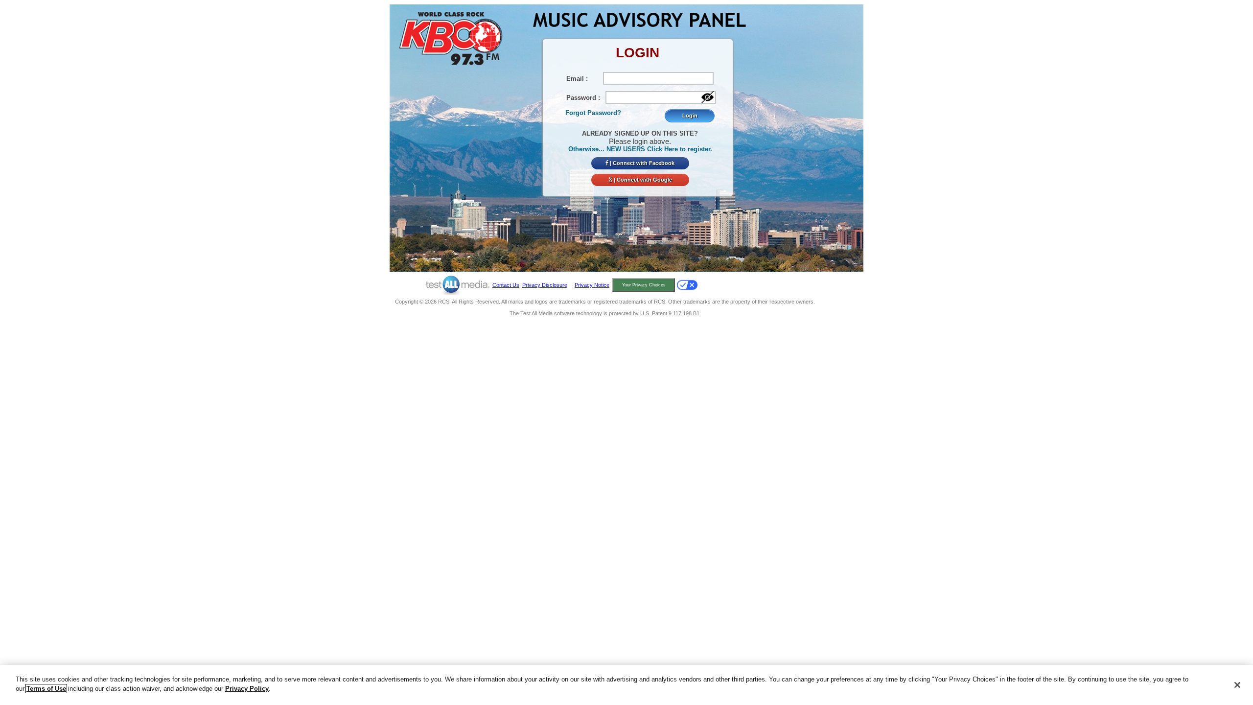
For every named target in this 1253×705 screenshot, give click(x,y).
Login (689, 115)
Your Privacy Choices (644, 284)
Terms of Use (46, 688)
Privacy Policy (247, 688)
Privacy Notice (592, 285)
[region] (626, 685)
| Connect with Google (642, 180)
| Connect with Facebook (641, 163)
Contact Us (505, 285)
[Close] (1237, 685)
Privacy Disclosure (544, 285)
